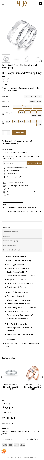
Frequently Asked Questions (12, 250)
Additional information (10, 232)
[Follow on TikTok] (10, 408)
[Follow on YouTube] (13, 408)
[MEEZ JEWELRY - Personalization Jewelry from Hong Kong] (22, 4)
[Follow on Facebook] (3, 408)
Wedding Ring (22, 152)
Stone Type (5, 101)
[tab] (22, 227)
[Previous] (5, 27)
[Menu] (3, 3)
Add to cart (19, 132)
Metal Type (5, 96)
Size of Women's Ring (7, 113)
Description (7, 227)
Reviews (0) (7, 236)
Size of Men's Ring (6, 122)
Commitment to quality (10, 241)
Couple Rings (13, 65)
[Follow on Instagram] (6, 408)
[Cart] (40, 4)
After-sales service (9, 245)
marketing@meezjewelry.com (12, 404)
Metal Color (5, 106)
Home (4, 65)
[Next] (39, 27)
